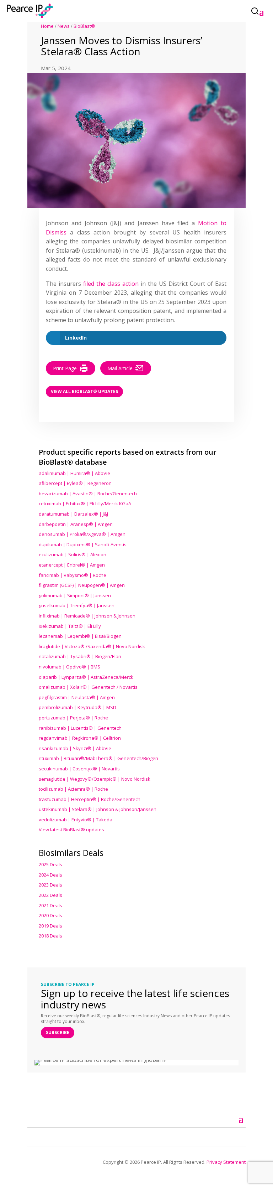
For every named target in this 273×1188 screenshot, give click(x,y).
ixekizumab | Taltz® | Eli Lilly (70, 626)
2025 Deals (50, 864)
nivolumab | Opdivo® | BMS (69, 666)
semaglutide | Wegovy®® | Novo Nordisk (94, 779)
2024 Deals (50, 875)
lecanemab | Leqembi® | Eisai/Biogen (80, 636)
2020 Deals (50, 915)
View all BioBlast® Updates (84, 391)
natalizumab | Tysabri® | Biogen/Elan (80, 656)
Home (47, 26)
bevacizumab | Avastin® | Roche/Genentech (88, 493)
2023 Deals (50, 885)
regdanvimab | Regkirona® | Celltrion (80, 738)
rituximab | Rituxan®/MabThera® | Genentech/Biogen (98, 758)
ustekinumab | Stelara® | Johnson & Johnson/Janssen (97, 809)
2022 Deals (50, 895)
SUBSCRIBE (57, 1032)
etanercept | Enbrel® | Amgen (72, 565)
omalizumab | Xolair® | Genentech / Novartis (88, 687)
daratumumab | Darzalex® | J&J (73, 514)
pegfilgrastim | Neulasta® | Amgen (77, 697)
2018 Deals (50, 936)
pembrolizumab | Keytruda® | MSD (77, 707)
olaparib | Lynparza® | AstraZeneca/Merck (86, 677)
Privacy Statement (226, 1162)
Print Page (65, 368)
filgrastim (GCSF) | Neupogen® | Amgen (82, 585)
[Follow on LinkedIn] (41, 1136)
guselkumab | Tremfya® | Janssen (76, 605)
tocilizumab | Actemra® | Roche (73, 789)
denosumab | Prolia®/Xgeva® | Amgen (82, 534)
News (64, 26)
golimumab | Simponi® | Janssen (75, 595)
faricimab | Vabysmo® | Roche (72, 575)
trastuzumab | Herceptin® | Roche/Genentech (89, 799)
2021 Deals (50, 905)
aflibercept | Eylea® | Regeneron (75, 483)
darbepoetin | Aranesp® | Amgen (76, 524)
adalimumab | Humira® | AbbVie (74, 473)
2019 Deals (50, 926)
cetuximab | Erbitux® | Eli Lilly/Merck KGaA (85, 503)
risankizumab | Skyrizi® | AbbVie (75, 748)
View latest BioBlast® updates (71, 829)
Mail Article (120, 368)
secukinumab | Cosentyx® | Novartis (79, 768)
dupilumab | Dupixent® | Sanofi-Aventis (83, 544)
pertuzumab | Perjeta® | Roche (73, 717)
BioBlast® (84, 26)
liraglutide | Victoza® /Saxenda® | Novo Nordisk (92, 646)
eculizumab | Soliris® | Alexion (72, 554)
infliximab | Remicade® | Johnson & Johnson (87, 616)
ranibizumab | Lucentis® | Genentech (80, 728)
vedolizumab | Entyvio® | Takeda (75, 819)
